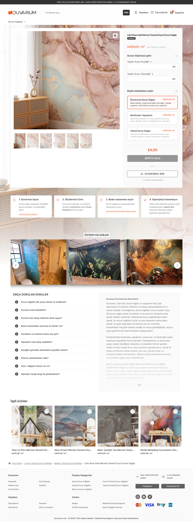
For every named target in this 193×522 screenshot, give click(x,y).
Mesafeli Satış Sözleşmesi (114, 503)
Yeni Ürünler (13, 489)
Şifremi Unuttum (46, 507)
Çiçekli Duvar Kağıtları (81, 485)
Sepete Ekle (152, 158)
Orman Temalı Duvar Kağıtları (115, 481)
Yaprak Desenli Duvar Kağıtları (116, 485)
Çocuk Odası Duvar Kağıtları (38, 463)
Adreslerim (13, 507)
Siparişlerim (13, 503)
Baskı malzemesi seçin (140, 90)
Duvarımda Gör (155, 173)
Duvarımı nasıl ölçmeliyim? (28, 214)
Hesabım (43, 503)
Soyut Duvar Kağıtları (81, 481)
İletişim (75, 503)
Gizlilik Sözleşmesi (80, 507)
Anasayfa (12, 481)
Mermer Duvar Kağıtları (82, 489)
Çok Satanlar (44, 481)
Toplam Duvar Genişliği (138, 62)
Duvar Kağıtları (15, 21)
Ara (126, 12)
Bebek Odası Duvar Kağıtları (68, 463)
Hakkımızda (13, 485)
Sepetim (42, 485)
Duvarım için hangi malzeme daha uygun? (121, 211)
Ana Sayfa (17, 463)
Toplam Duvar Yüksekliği (138, 74)
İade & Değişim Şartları (112, 507)
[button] (115, 35)
